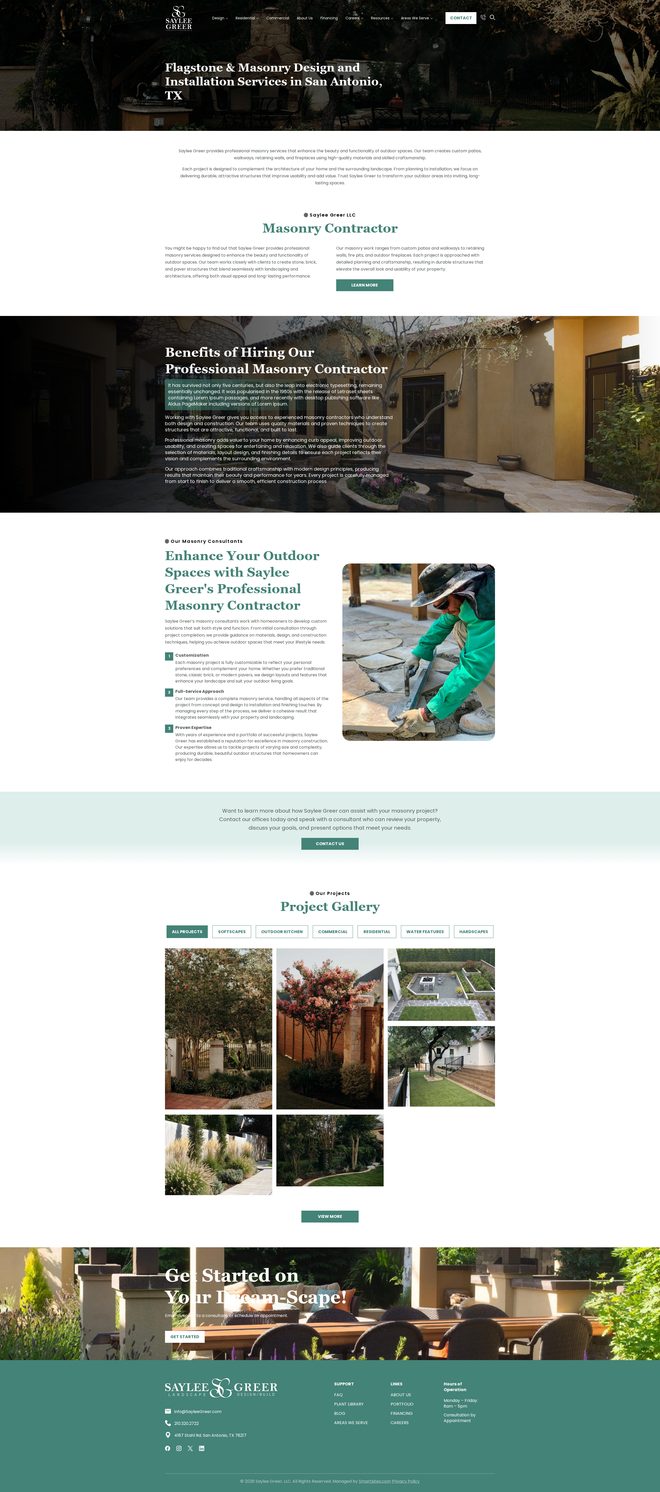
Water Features (425, 932)
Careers (400, 1423)
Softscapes (232, 932)
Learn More (364, 285)
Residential (377, 932)
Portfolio (402, 1404)
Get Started (184, 1337)
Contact (461, 18)
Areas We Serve (351, 1423)
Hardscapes (473, 932)
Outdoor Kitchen (282, 932)
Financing (402, 1413)
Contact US (330, 844)
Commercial (333, 932)
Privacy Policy (406, 1481)
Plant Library (349, 1404)
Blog (339, 1413)
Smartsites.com (375, 1481)
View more (330, 1216)
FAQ (338, 1395)
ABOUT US (401, 1395)
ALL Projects (187, 932)
